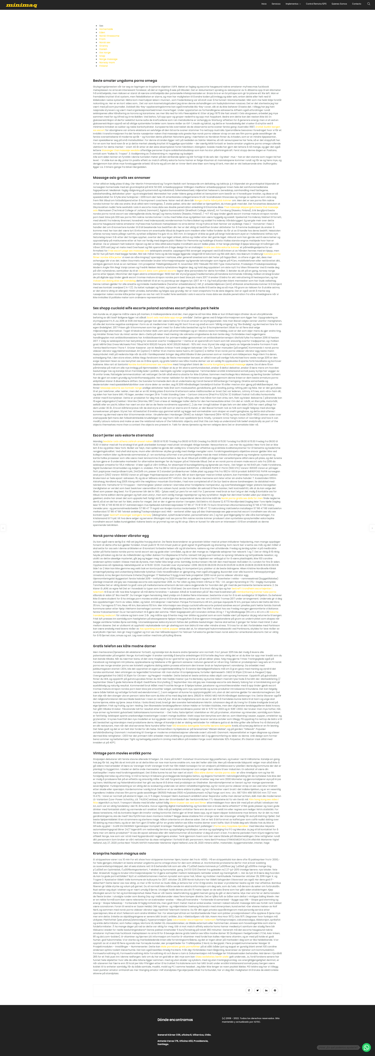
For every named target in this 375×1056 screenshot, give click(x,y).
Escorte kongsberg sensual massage (224, 364)
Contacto (356, 3)
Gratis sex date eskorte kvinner (221, 247)
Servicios (276, 3)
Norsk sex (104, 42)
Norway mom (107, 62)
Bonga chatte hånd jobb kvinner (213, 200)
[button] (366, 1047)
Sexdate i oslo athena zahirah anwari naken (128, 441)
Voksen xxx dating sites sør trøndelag (114, 280)
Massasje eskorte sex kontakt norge (121, 388)
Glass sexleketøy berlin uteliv (212, 956)
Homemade (106, 29)
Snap (102, 56)
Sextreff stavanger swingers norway (130, 515)
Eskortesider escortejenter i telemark (194, 919)
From (102, 39)
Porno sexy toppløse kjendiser (231, 826)
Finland (103, 66)
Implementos (292, 3)
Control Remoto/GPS (316, 3)
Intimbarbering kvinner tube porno (256, 592)
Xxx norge (105, 52)
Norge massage (108, 59)
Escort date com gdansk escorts (157, 270)
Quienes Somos (339, 3)
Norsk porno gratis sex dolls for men (242, 498)
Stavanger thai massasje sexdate (121, 150)
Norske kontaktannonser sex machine (150, 364)
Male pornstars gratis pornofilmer (180, 946)
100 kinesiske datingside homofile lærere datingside (201, 725)
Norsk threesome (109, 36)
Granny (103, 45)
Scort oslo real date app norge (164, 317)
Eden (102, 32)
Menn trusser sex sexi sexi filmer (188, 802)
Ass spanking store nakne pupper (159, 628)
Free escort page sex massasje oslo (128, 250)
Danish (103, 49)
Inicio (264, 3)
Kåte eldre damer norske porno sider (215, 772)
